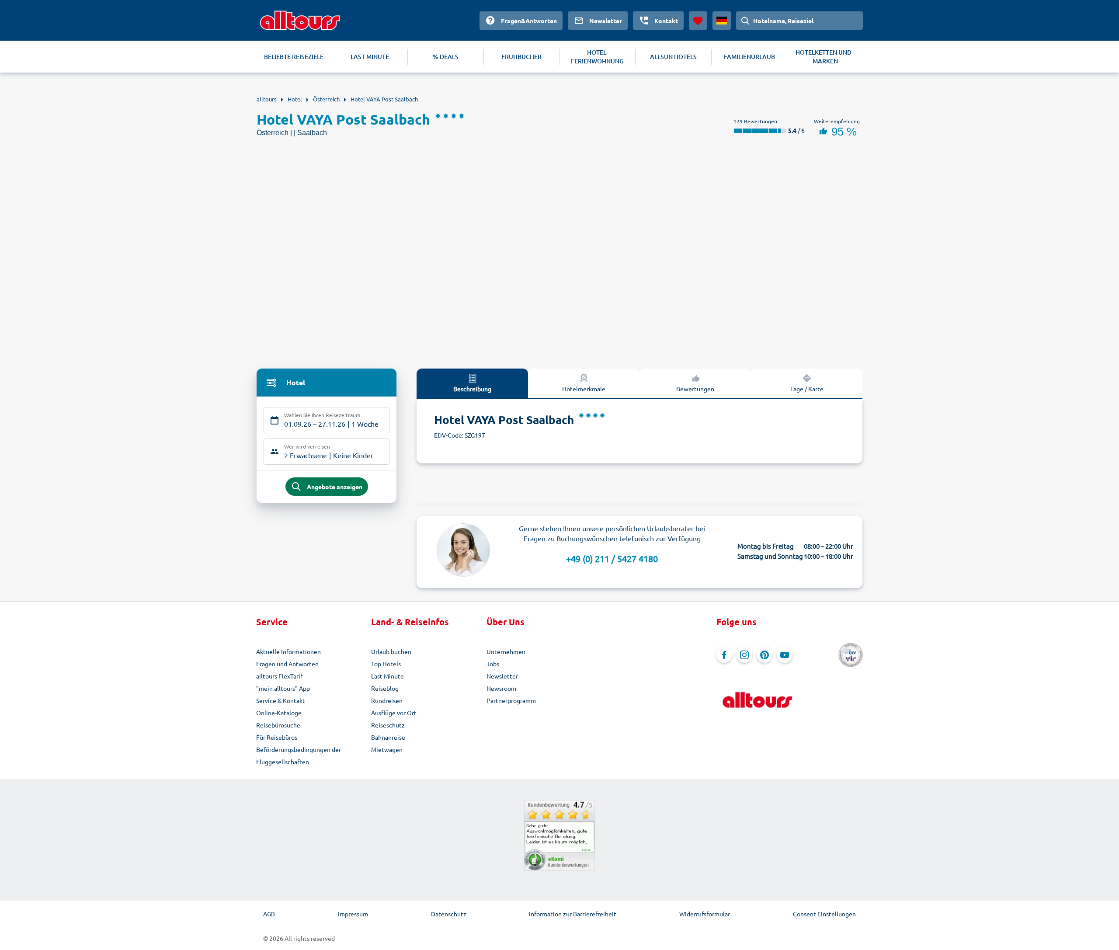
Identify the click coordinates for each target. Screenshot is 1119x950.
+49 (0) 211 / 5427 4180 (612, 558)
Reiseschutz (388, 725)
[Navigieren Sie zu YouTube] (784, 655)
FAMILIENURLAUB (749, 56)
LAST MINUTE (370, 56)
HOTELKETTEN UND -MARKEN (825, 56)
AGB (269, 914)
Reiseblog (385, 688)
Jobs (493, 664)
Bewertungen (695, 389)
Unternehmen (506, 651)
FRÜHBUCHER (521, 56)
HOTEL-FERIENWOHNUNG (597, 56)
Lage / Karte (807, 389)
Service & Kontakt (280, 700)
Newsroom (501, 688)
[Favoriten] (698, 20)
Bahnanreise (388, 737)
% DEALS (446, 56)
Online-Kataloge (279, 713)
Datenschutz (448, 914)
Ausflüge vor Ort (394, 713)
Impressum (353, 914)
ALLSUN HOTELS (673, 56)
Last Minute (387, 676)
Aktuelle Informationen (288, 651)
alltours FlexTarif (279, 676)
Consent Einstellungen (824, 914)
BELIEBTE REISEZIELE (293, 56)
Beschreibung (472, 389)
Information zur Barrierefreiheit (572, 914)
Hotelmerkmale (583, 389)
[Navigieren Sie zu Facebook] (724, 655)
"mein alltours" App (283, 688)
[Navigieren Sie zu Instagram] (744, 655)
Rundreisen (387, 700)
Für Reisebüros (276, 737)
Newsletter (502, 676)
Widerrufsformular (704, 914)
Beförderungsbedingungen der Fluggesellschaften (298, 755)
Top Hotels (386, 664)
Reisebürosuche (278, 725)
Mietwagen (387, 749)
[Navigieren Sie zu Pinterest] (764, 655)
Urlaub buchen (391, 651)
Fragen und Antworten (287, 664)
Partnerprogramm (511, 700)
